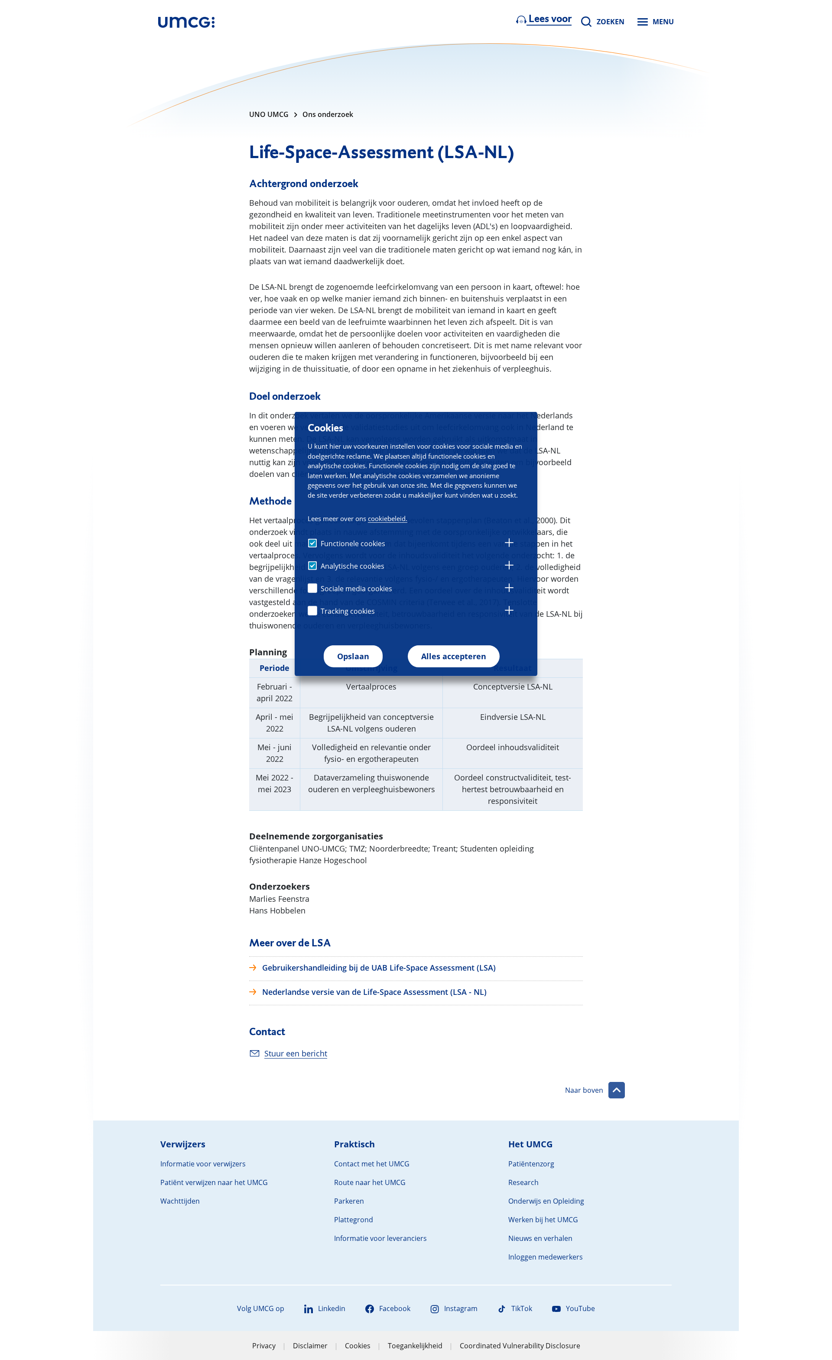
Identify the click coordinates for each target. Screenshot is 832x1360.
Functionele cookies (353, 543)
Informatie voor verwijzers (203, 1164)
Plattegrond (353, 1219)
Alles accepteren (453, 656)
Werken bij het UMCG (543, 1219)
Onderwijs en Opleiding (546, 1201)
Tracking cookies (348, 611)
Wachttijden (180, 1201)
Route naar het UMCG (370, 1182)
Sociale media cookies (356, 588)
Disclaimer (310, 1345)
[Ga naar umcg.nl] (186, 22)
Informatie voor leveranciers (380, 1238)
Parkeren (349, 1201)
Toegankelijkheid (415, 1345)
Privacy (264, 1345)
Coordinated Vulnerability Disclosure (520, 1345)
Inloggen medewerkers (545, 1257)
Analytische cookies (352, 566)
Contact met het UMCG (372, 1164)
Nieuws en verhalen (540, 1238)
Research (523, 1182)
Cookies (357, 1345)
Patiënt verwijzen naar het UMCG (214, 1182)
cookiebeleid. (387, 518)
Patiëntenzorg (531, 1164)
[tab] (509, 544)
